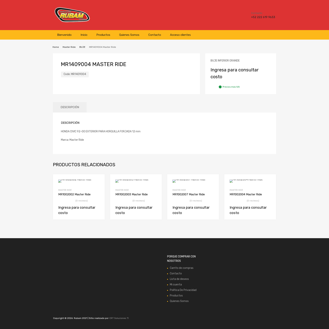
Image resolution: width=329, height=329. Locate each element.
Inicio (84, 35)
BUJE (82, 47)
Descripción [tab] (70, 107)
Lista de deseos (179, 279)
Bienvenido (64, 35)
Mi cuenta (176, 284)
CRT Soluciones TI (119, 318)
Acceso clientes (180, 35)
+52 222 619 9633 (260, 17)
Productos (103, 35)
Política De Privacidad (183, 290)
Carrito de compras (181, 268)
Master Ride (69, 47)
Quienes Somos (129, 35)
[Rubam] (72, 22)
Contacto (154, 35)
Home (56, 47)
